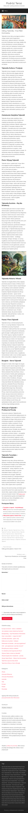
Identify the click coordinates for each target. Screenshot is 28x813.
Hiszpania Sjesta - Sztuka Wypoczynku (13, 784)
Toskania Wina (7, 798)
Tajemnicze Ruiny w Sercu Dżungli (11, 663)
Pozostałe (4, 689)
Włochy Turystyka (14, 802)
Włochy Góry (19, 798)
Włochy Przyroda (8, 802)
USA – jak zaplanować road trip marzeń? (12, 646)
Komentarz (5, 572)
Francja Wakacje (14, 768)
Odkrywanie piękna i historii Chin (12, 515)
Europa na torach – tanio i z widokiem (12, 628)
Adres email (5, 600)
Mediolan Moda (21, 792)
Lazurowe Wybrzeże (14, 792)
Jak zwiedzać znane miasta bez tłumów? (12, 631)
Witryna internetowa (7, 606)
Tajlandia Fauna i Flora (18, 530)
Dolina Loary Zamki (11, 766)
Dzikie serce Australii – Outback (10, 641)
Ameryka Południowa (7, 676)
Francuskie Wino (5, 770)
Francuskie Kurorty (20, 768)
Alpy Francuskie (4, 766)
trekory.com (22, 494)
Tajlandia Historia (15, 532)
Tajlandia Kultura (10, 534)
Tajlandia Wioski (11, 537)
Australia (4, 679)
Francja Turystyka (8, 768)
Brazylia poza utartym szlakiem (10, 648)
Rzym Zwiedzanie (15, 796)
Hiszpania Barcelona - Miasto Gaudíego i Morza (13, 772)
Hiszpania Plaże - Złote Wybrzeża (8, 782)
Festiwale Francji (18, 766)
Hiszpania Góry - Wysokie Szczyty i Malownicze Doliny (13, 776)
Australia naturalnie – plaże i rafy (10, 638)
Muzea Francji (11, 794)
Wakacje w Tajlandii (15, 539)
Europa (4, 684)
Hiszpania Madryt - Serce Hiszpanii (17, 780)
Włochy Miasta (13, 800)
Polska (3, 686)
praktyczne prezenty (11, 745)
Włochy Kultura (8, 800)
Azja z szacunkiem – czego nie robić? (11, 636)
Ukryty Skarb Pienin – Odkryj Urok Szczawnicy (14, 658)
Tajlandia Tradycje (15, 535)
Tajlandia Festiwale (6, 532)
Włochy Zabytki (5, 804)
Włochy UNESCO (21, 802)
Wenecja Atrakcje (13, 798)
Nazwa (4, 593)
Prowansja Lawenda (8, 796)
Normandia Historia (17, 794)
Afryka (3, 672)
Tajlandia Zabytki (6, 539)
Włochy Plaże (19, 800)
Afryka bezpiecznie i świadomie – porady (12, 655)
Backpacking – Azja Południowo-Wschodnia (13, 633)
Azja (5, 528)
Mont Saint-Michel (5, 794)
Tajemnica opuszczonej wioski (10, 660)
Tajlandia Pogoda (6, 535)
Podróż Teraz (14, 3)
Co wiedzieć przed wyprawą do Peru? (12, 651)
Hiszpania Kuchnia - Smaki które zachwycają (10, 778)
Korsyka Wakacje (7, 792)
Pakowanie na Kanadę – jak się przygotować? (14, 643)
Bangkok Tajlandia (8, 530)
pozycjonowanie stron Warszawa (10, 697)
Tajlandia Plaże (18, 534)
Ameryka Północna (7, 674)
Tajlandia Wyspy (19, 537)
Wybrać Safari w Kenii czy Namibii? (11, 653)
